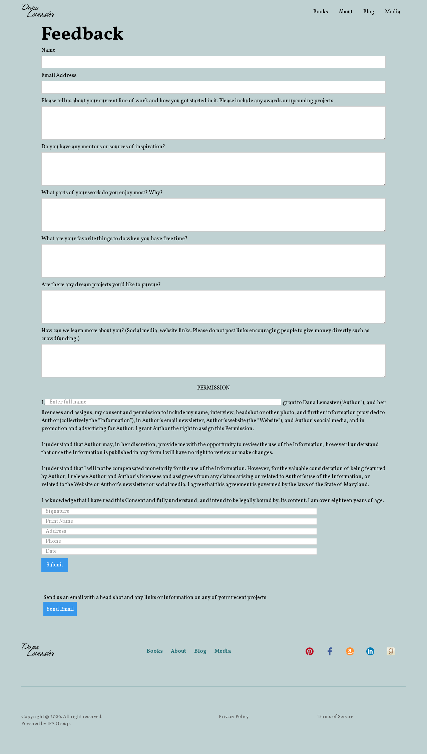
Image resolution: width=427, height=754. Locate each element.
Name (48, 50)
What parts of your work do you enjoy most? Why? (102, 193)
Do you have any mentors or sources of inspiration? (103, 147)
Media (392, 12)
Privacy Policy (234, 717)
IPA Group (58, 724)
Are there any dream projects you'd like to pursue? (101, 285)
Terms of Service (335, 717)
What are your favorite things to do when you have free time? (114, 239)
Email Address (58, 75)
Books (320, 12)
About (346, 12)
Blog (368, 12)
